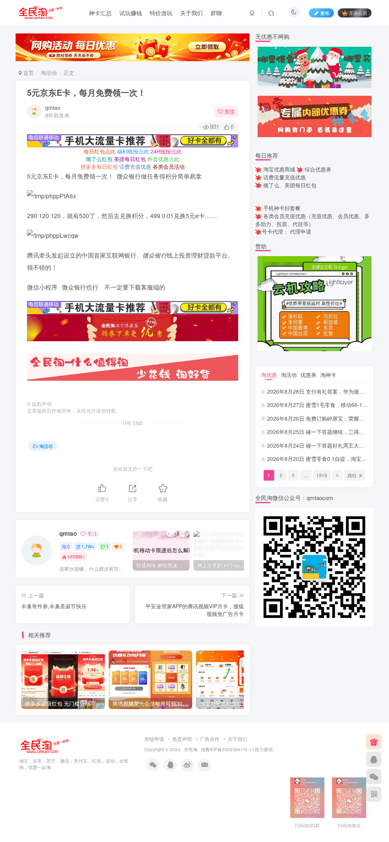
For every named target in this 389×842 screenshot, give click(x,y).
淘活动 (49, 72)
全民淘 (191, 749)
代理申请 (300, 231)
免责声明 (182, 738)
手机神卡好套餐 (281, 208)
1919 (321, 475)
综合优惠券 (318, 169)
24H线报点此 (166, 151)
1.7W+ (88, 546)
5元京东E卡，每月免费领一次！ (86, 92)
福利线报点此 (133, 151)
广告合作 (210, 738)
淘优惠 (269, 374)
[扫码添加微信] (373, 776)
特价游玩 (161, 13)
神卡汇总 (100, 13)
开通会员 (358, 12)
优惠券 (308, 374)
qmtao (52, 107)
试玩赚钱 (130, 13)
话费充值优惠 (135, 166)
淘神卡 (328, 374)
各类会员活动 (169, 166)
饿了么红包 (99, 159)
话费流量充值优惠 (284, 177)
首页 (28, 72)
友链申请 (154, 738)
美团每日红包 (130, 159)
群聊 (216, 13)
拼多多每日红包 (99, 166)
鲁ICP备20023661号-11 (230, 749)
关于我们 (191, 13)
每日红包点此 (99, 151)
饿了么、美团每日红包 (289, 185)
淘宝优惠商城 (279, 169)
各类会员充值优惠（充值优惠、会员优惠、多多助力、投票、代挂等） (312, 220)
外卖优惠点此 (163, 159)
